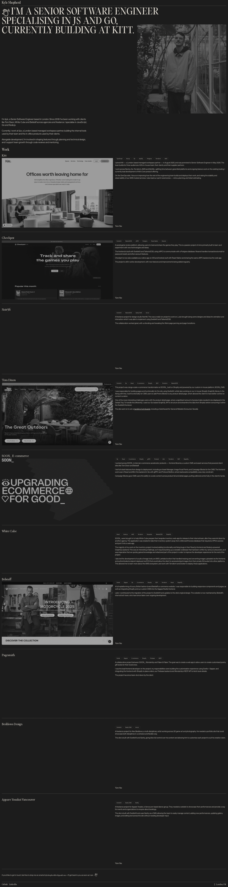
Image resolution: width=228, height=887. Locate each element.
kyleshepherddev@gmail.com (55, 875)
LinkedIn (13, 884)
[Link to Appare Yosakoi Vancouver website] (57, 833)
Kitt (122, 31)
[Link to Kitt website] (57, 193)
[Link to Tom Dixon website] (57, 414)
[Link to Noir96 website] (57, 341)
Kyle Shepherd (11, 3)
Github (5, 884)
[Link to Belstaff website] (57, 613)
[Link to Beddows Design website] (57, 758)
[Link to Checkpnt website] (57, 269)
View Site (118, 226)
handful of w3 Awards (142, 409)
